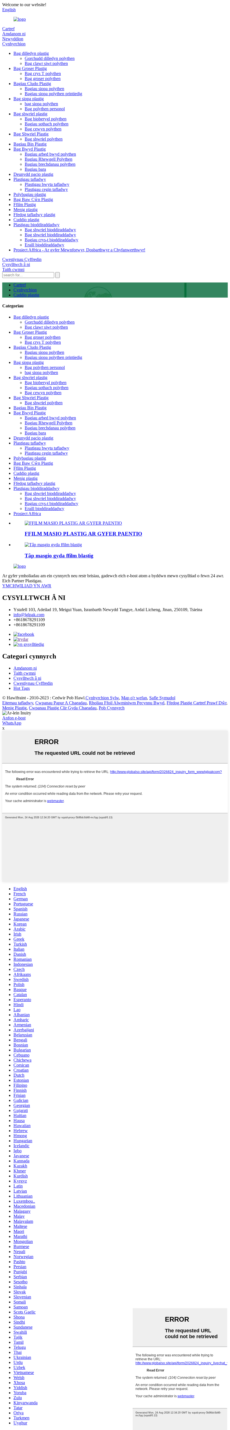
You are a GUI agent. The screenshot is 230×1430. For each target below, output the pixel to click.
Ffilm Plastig (24, 204)
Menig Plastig (14, 707)
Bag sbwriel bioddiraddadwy (50, 229)
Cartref (8, 28)
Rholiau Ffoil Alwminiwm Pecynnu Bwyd (126, 702)
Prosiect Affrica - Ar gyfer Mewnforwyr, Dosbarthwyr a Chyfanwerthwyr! (79, 249)
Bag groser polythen (43, 78)
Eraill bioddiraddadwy (44, 244)
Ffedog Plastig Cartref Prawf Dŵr (196, 702)
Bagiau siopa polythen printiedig (53, 93)
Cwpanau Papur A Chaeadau (61, 702)
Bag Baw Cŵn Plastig (33, 199)
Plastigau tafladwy (29, 179)
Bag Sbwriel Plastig (31, 134)
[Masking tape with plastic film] (53, 544)
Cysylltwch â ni (16, 264)
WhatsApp (11, 723)
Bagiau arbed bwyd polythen (50, 154)
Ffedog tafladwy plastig (34, 214)
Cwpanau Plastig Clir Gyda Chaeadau (62, 707)
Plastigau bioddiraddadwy (36, 224)
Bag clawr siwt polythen (46, 63)
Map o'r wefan (134, 697)
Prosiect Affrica (27, 513)
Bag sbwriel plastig (30, 113)
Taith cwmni (13, 269)
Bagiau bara (35, 169)
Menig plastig (25, 209)
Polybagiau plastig (29, 194)
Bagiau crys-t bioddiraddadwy (51, 239)
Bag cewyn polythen (43, 129)
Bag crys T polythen (43, 73)
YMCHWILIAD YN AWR (26, 585)
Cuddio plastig (26, 219)
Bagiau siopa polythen (44, 88)
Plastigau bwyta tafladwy (47, 184)
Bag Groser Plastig (30, 68)
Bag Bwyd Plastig (29, 149)
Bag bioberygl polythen (45, 118)
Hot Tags (21, 688)
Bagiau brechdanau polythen (50, 164)
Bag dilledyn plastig (31, 53)
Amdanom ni (14, 33)
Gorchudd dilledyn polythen (50, 58)
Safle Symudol (162, 697)
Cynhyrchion (14, 43)
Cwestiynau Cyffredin (22, 259)
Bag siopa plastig (28, 98)
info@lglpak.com (28, 614)
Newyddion (12, 38)
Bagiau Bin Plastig (30, 144)
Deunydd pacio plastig (33, 174)
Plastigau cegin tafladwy (46, 189)
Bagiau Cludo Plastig (32, 83)
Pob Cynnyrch (112, 707)
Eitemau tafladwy (17, 702)
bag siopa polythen (41, 103)
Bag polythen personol (45, 108)
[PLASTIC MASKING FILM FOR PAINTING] (73, 523)
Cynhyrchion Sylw (102, 697)
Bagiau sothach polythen (46, 123)
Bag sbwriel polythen (44, 139)
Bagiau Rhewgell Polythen (48, 159)
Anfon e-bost (14, 718)
